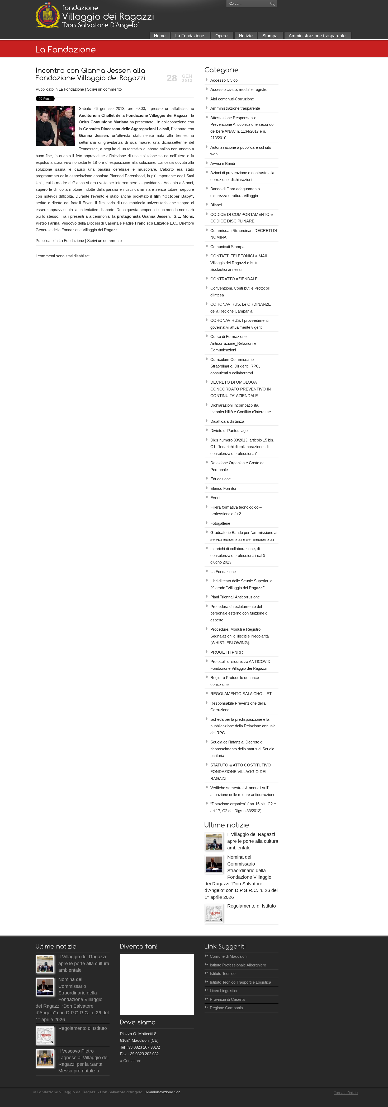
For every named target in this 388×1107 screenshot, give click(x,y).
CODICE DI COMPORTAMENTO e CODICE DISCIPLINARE (241, 218)
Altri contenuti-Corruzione (232, 99)
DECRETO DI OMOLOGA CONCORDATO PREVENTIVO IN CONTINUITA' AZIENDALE (240, 389)
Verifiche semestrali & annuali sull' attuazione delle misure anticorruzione (242, 791)
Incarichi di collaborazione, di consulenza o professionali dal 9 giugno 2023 (237, 555)
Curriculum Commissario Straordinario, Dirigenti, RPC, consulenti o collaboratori (235, 366)
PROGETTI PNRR (226, 652)
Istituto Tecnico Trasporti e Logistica (240, 982)
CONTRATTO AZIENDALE (234, 279)
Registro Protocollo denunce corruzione (234, 681)
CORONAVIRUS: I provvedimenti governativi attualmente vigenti (239, 323)
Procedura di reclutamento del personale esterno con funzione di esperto (239, 613)
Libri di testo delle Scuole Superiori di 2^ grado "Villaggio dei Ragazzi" (241, 584)
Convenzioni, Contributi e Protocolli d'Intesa (240, 291)
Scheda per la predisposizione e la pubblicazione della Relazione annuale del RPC (243, 726)
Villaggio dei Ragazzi (48, 15)
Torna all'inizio (346, 1092)
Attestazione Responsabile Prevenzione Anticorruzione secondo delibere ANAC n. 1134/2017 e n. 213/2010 (241, 127)
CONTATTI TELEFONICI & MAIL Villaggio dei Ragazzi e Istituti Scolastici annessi (239, 263)
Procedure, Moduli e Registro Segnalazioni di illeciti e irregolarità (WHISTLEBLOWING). (239, 636)
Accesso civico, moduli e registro (238, 89)
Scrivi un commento (104, 89)
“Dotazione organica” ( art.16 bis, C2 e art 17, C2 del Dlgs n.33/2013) (243, 807)
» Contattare (130, 1060)
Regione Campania (226, 1008)
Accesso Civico (224, 80)
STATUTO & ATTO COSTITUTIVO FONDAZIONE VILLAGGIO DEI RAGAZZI (240, 772)
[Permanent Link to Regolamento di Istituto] (214, 921)
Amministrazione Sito (163, 1092)
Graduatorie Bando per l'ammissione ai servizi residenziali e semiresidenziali (243, 536)
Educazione (220, 479)
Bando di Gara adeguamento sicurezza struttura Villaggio (235, 192)
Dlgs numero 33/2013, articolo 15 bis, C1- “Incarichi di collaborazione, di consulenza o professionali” (242, 447)
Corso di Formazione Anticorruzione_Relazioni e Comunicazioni (233, 343)
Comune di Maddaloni (228, 956)
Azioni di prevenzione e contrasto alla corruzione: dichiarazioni (242, 176)
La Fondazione (71, 89)
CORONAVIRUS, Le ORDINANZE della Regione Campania (240, 307)
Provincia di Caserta (227, 999)
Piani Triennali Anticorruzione (235, 597)
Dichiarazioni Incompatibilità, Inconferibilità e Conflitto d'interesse (240, 408)
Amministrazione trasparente (235, 108)
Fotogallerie (220, 523)
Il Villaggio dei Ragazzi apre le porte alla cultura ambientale (252, 841)
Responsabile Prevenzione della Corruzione (238, 706)
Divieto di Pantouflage (229, 430)
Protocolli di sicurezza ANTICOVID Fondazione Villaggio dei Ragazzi (240, 665)
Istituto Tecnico (222, 973)
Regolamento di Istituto (251, 906)
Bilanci (216, 205)
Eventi (215, 497)
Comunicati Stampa (227, 246)
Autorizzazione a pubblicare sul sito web (240, 150)
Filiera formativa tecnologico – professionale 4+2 (236, 510)
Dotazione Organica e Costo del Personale (237, 466)
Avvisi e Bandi (222, 163)
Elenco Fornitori (223, 488)
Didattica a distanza (227, 421)
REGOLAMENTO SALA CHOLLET (241, 693)
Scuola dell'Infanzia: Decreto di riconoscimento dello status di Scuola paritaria (242, 749)
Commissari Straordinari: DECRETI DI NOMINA (243, 234)
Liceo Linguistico (224, 990)
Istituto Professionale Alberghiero (238, 965)
